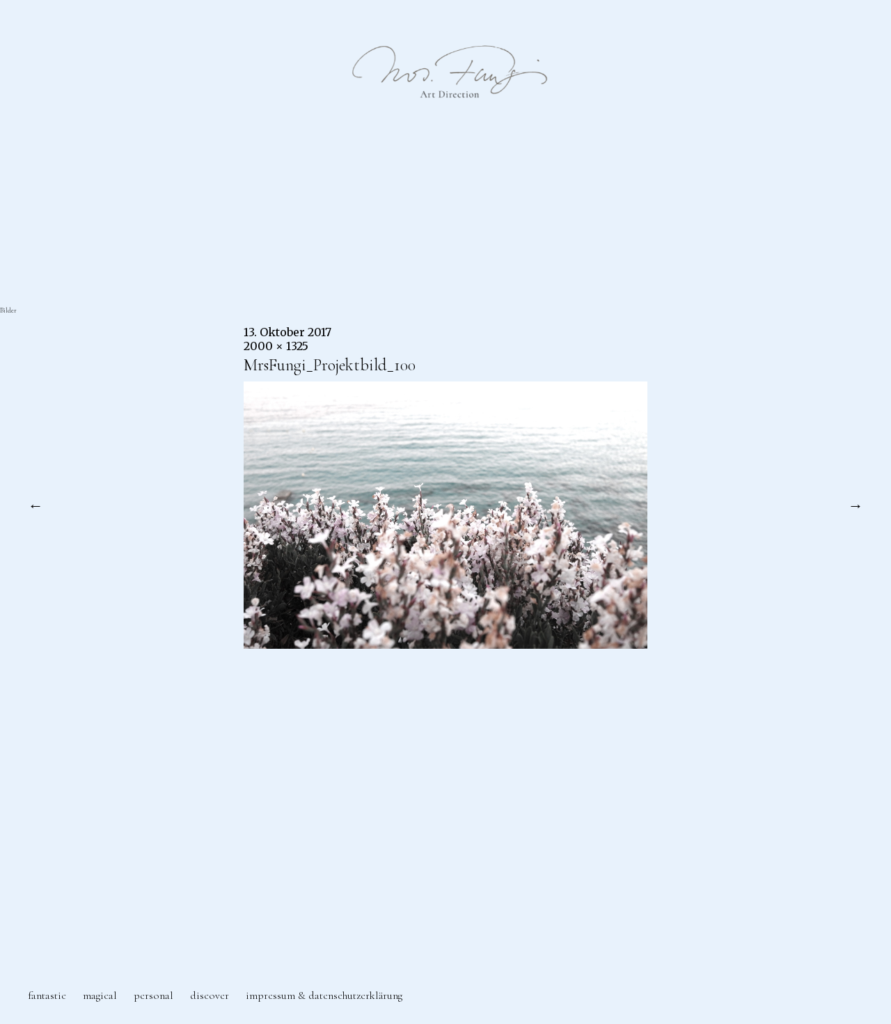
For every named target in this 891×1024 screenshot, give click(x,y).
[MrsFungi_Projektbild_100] (445, 645)
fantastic (47, 995)
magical (100, 995)
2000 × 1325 (276, 346)
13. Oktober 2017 (287, 332)
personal (153, 995)
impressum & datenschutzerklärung (324, 995)
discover (209, 995)
